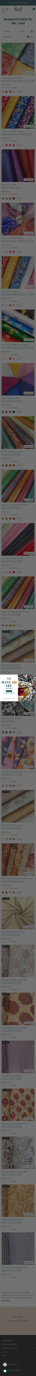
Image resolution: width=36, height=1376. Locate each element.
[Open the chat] (5, 1371)
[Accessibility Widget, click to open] (5, 1365)
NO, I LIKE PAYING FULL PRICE (9, 693)
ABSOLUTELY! (9, 691)
